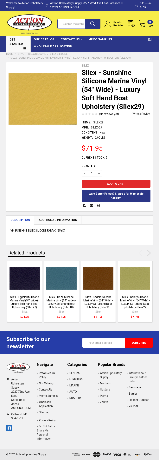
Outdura (105, 389)
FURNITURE (76, 379)
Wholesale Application (53, 46)
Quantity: (89, 166)
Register (118, 25)
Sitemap (44, 412)
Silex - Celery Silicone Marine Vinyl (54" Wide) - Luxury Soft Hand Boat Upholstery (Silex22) (135, 302)
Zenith (104, 402)
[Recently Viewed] (133, 24)
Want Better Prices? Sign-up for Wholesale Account (116, 195)
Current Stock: (94, 157)
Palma (104, 395)
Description (20, 220)
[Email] (92, 205)
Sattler (133, 393)
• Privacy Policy (46, 420)
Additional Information (58, 220)
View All (133, 406)
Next (148, 253)
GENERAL (75, 373)
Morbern (105, 383)
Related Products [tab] (26, 253)
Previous (140, 253)
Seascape (135, 387)
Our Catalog (44, 39)
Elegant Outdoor (139, 399)
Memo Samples (100, 39)
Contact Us (70, 39)
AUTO (73, 391)
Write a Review (141, 113)
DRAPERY (75, 397)
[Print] (99, 205)
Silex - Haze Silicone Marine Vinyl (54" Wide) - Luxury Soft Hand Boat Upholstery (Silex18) (61, 302)
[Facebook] (85, 205)
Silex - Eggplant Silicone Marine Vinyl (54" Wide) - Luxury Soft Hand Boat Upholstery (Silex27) (24, 302)
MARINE (74, 385)
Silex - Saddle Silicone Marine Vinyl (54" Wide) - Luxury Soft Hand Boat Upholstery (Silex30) (98, 302)
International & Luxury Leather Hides (138, 377)
